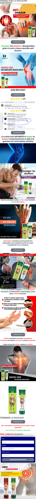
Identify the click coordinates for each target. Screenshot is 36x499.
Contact (4, 445)
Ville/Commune (5, 452)
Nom (3, 438)
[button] (2, 20)
